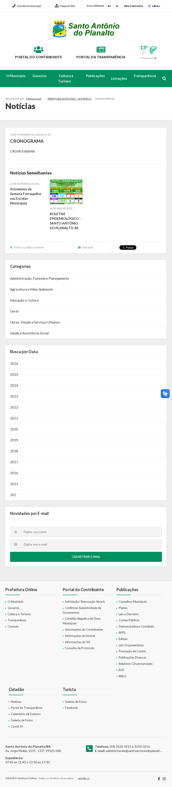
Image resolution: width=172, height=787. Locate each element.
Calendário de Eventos (26, 714)
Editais (123, 639)
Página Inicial (33, 98)
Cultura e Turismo (65, 78)
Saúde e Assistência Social (29, 333)
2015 (14, 484)
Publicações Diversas (132, 657)
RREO (122, 676)
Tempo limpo (146, 58)
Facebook (71, 707)
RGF (121, 670)
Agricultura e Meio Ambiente (31, 289)
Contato (13, 626)
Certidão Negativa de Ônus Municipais (82, 621)
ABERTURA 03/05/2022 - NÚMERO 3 (69, 98)
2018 (14, 451)
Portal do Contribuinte (38, 57)
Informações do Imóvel (80, 636)
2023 (14, 396)
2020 (14, 429)
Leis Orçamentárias (131, 645)
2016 (14, 473)
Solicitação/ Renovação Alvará (85, 601)
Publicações (95, 76)
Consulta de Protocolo (80, 648)
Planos (123, 608)
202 (13, 495)
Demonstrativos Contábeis (136, 626)
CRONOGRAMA (22, 151)
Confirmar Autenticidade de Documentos (82, 610)
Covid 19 (17, 726)
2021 (14, 418)
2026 (14, 363)
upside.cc (84, 778)
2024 (14, 385)
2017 (14, 462)
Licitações (119, 78)
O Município (15, 76)
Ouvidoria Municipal (29, 6)
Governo (39, 76)
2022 (14, 407)
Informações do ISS (77, 642)
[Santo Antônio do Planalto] (86, 29)
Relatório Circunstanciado (136, 663)
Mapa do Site (67, 6)
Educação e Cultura (24, 300)
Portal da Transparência (100, 57)
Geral (14, 311)
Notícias (16, 701)
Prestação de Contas (132, 651)
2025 (14, 374)
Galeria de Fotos (22, 720)
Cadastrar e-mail (86, 556)
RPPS (122, 632)
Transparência (144, 76)
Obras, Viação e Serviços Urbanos (35, 322)
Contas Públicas (129, 620)
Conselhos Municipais (133, 601)
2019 (14, 440)
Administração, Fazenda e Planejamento (39, 278)
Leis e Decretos (129, 614)
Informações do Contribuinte (84, 629)
